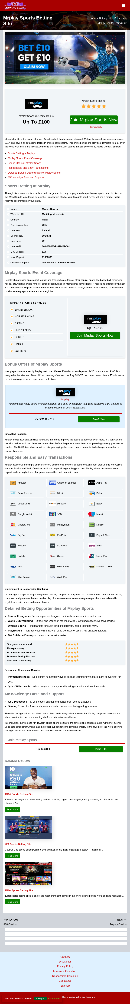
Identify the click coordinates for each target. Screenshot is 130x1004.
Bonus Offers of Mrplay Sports (24, 163)
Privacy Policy (65, 966)
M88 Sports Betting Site (18, 844)
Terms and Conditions (65, 971)
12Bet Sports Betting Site (19, 890)
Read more (53, 998)
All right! (40, 998)
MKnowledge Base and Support (26, 177)
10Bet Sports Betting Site (19, 794)
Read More (13, 809)
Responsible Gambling (65, 976)
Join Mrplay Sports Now (93, 119)
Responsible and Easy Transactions (28, 167)
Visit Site (99, 419)
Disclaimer (65, 961)
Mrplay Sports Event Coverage (25, 158)
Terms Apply (96, 127)
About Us (65, 956)
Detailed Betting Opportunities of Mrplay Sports (34, 172)
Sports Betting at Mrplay (21, 153)
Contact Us (65, 980)
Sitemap (65, 985)
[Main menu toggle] (123, 5)
